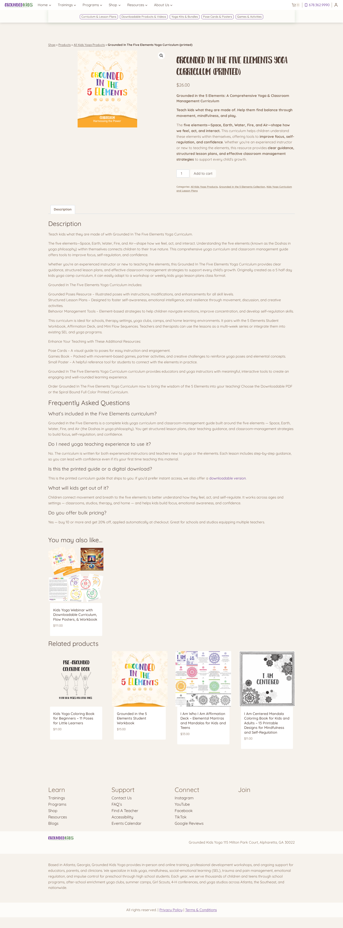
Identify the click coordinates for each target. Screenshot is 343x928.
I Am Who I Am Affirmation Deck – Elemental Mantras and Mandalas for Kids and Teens (203, 720)
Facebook (184, 810)
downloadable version (227, 478)
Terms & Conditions (201, 910)
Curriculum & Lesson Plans (98, 16)
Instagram (184, 797)
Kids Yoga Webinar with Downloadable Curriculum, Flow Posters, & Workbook (75, 615)
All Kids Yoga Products (89, 45)
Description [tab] (63, 209)
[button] (161, 55)
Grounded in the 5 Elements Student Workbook (132, 718)
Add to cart (203, 173)
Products (64, 45)
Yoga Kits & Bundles (185, 16)
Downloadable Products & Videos (143, 16)
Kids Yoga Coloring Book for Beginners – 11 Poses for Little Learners (73, 718)
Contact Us (122, 797)
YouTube (182, 804)
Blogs (53, 823)
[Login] (336, 5)
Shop (51, 45)
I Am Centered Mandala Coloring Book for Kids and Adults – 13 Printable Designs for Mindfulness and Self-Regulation (266, 723)
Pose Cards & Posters (217, 16)
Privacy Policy (170, 910)
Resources (57, 816)
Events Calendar (127, 823)
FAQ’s (117, 804)
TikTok (181, 816)
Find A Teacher (125, 810)
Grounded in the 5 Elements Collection (242, 186)
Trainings (56, 797)
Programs (57, 804)
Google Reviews (189, 823)
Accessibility (122, 816)
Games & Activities (249, 16)
